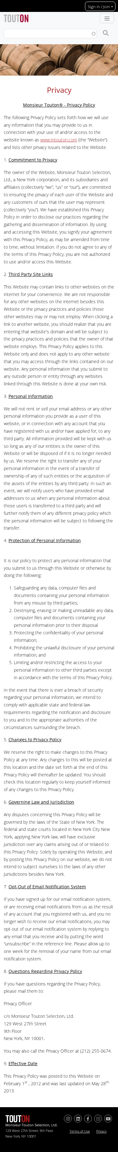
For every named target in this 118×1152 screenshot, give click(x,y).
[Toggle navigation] (107, 18)
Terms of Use (80, 1131)
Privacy (101, 1131)
